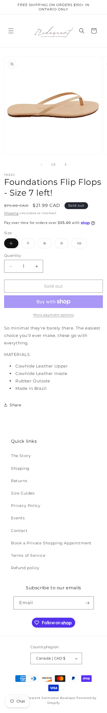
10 (82, 244)
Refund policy (25, 567)
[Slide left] (41, 164)
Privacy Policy (25, 505)
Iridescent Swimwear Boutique (49, 698)
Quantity (12, 255)
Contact (19, 530)
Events (18, 517)
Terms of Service (28, 555)
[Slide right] (66, 164)
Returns (19, 480)
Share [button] (15, 405)
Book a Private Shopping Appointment (51, 543)
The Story (21, 455)
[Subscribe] (87, 602)
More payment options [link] (53, 315)
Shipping (11, 213)
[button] (11, 31)
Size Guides (23, 493)
